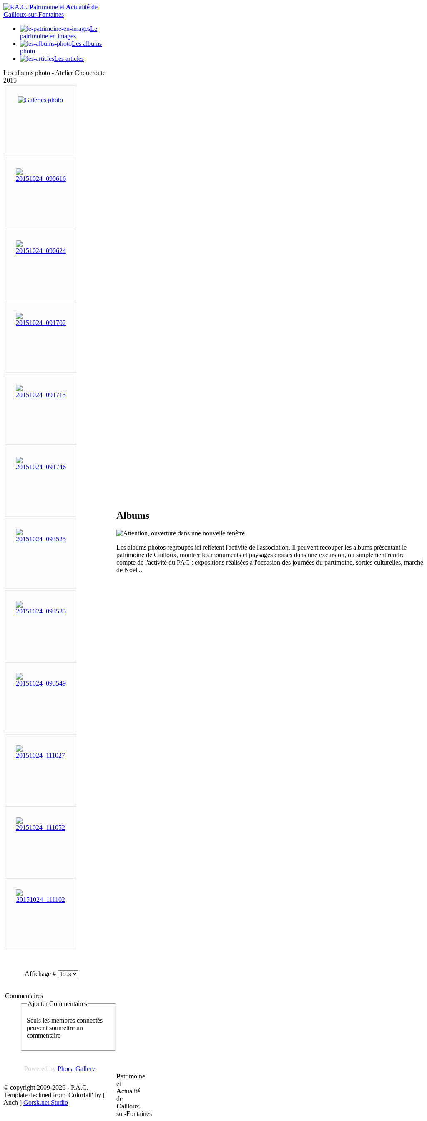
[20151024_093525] (41, 539)
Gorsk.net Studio (45, 1102)
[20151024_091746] (41, 466)
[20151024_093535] (41, 611)
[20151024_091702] (41, 322)
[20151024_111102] (40, 899)
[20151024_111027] (40, 755)
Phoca (66, 1068)
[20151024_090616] (41, 178)
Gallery (85, 1068)
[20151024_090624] (41, 250)
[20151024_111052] (40, 827)
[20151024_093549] (41, 683)
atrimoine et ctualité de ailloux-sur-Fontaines (50, 10)
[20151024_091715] (41, 394)
